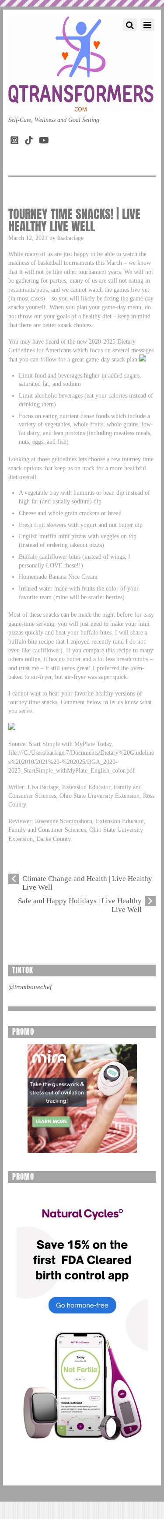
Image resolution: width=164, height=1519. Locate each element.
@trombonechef (30, 986)
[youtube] (43, 138)
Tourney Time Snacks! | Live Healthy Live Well (74, 220)
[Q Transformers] (81, 103)
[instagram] (14, 138)
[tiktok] (29, 138)
